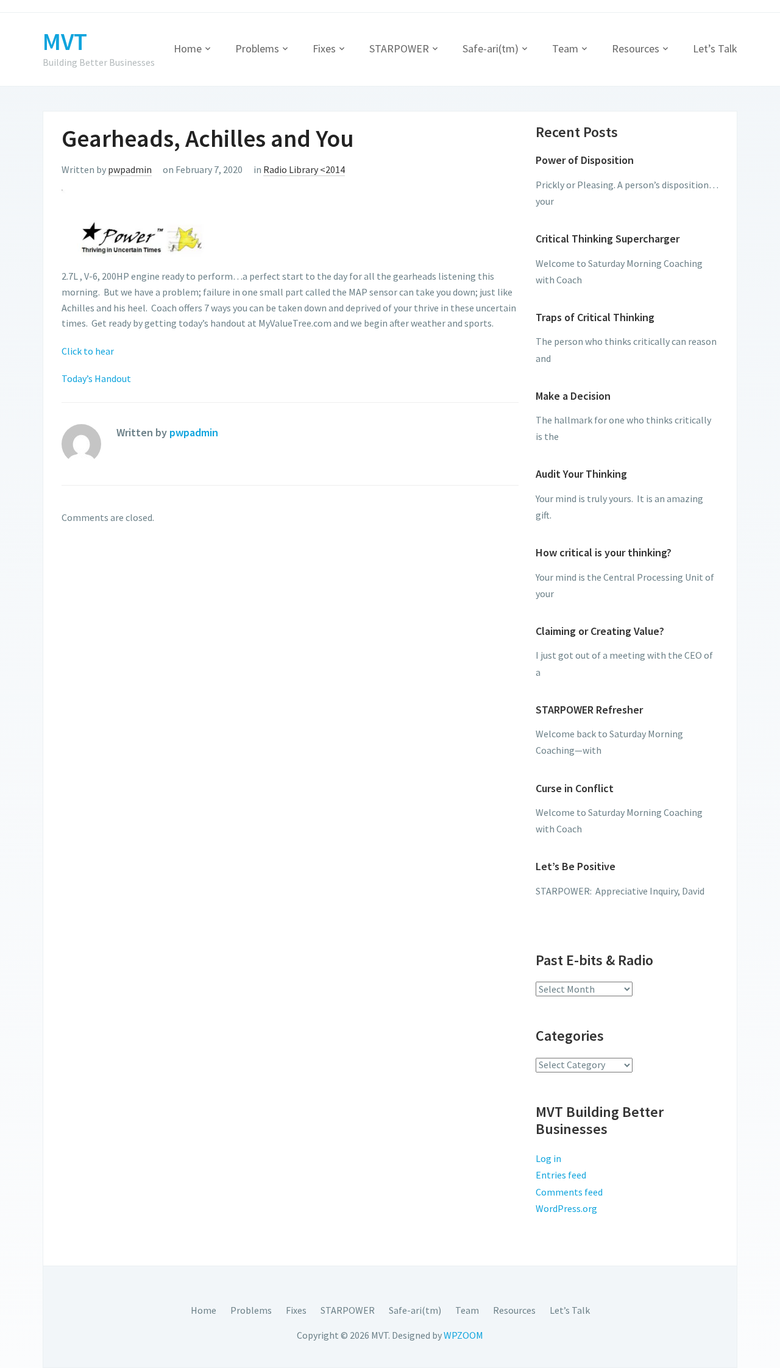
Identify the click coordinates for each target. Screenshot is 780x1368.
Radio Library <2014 (304, 169)
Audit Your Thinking (581, 474)
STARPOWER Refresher (589, 710)
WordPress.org (566, 1208)
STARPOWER (399, 48)
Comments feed (569, 1192)
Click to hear (88, 351)
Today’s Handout (96, 378)
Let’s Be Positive (575, 866)
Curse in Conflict (575, 788)
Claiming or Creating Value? (600, 631)
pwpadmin (130, 169)
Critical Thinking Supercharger (607, 239)
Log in (548, 1158)
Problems (257, 48)
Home (188, 48)
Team (565, 48)
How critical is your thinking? (604, 552)
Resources (635, 48)
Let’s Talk (715, 48)
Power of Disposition (585, 160)
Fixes (324, 48)
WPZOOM (463, 1335)
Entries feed (561, 1175)
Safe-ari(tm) (491, 48)
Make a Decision (573, 396)
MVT (65, 41)
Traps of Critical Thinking (595, 317)
